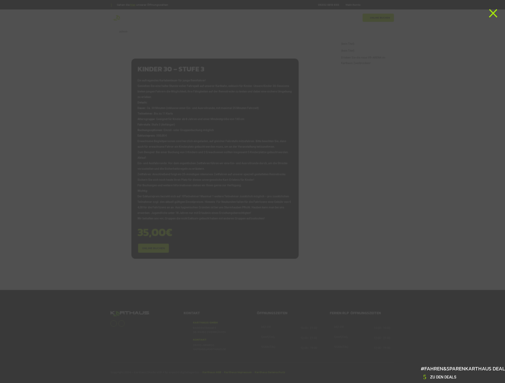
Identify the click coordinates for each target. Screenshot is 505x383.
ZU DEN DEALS (443, 377)
